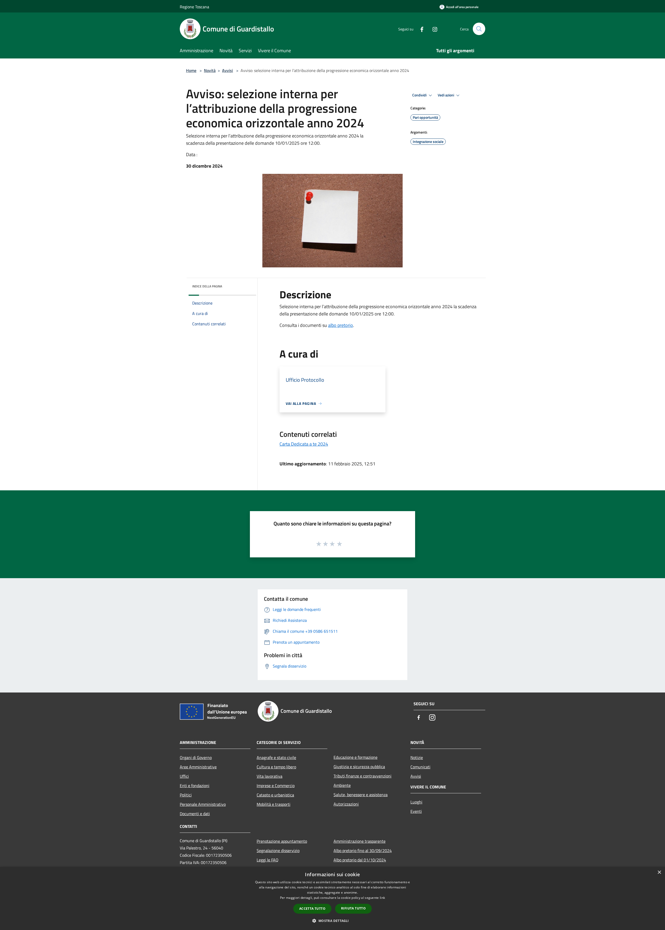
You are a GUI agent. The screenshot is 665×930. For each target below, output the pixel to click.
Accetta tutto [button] (312, 908)
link (382, 897)
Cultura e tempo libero (276, 767)
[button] (332, 921)
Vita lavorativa (269, 776)
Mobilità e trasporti (273, 804)
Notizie (416, 757)
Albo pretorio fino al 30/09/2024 (363, 850)
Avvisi (227, 70)
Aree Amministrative (198, 767)
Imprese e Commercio (276, 785)
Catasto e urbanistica (275, 795)
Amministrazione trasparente (359, 841)
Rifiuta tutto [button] (353, 908)
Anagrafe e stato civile (276, 757)
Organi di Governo (196, 757)
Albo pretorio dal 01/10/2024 (360, 860)
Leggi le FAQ (267, 860)
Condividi (419, 95)
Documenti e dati (195, 813)
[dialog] (332, 898)
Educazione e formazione (355, 757)
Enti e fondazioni (194, 785)
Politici (186, 795)
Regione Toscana (194, 7)
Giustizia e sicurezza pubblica (359, 766)
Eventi (416, 811)
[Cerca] (479, 29)
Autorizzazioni (346, 804)
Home (191, 70)
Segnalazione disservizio (278, 850)
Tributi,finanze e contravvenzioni (362, 776)
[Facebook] (420, 28)
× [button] (659, 872)
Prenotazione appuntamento (282, 841)
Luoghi (416, 802)
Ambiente (342, 785)
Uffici (184, 776)
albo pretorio (340, 325)
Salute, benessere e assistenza (361, 795)
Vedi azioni (446, 95)
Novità (210, 70)
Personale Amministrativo (203, 804)
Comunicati (420, 767)
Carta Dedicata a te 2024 (304, 443)
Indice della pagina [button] (207, 286)
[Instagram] (433, 28)
